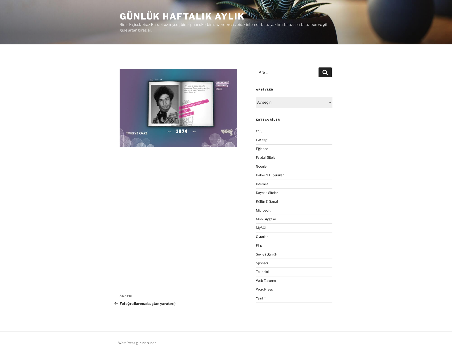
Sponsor (262, 263)
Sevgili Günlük (266, 254)
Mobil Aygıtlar (266, 219)
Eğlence (262, 149)
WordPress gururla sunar (137, 343)
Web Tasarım (266, 281)
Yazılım (261, 298)
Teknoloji (262, 272)
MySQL (261, 228)
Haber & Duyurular (270, 175)
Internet (262, 184)
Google (261, 166)
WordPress (264, 289)
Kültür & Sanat (267, 201)
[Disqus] (181, 213)
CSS (259, 131)
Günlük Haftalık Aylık (182, 16)
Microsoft (263, 210)
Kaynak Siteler (267, 193)
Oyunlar (262, 237)
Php (259, 245)
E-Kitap (261, 140)
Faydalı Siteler (266, 157)
